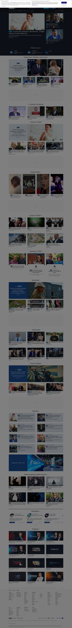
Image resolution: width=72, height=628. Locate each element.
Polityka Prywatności (4, 6)
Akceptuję (64, 2)
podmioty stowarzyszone (13, 2)
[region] (36, 4)
